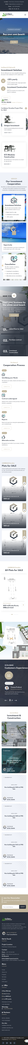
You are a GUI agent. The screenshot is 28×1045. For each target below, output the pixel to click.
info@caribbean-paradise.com (15, 4)
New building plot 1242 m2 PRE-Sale (14, 845)
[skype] (10, 1043)
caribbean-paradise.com (7, 1027)
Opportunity (8, 245)
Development (8, 724)
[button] (10, 614)
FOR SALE (4, 981)
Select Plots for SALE (16, 329)
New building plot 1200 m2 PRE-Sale (14, 874)
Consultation (8, 275)
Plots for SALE (14, 315)
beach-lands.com (6, 1030)
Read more (6, 164)
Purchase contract (15, 340)
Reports (4, 419)
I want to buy (7, 132)
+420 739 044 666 (10, 952)
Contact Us (5, 97)
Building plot (8, 777)
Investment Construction (17, 87)
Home (3, 969)
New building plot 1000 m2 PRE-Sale (14, 788)
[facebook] (3, 1043)
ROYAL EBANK (6, 1018)
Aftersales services (8, 440)
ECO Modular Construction (9, 156)
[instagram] (14, 1043)
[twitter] (7, 1043)
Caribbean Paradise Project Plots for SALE (12, 109)
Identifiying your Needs (10, 378)
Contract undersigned (9, 398)
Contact (4, 979)
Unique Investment (11, 126)
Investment (7, 750)
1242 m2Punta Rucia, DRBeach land (11, 606)
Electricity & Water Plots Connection (14, 734)
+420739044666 (16, 6)
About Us (4, 972)
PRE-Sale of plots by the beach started (14, 761)
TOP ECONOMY (6, 1020)
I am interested (5, 1004)
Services (4, 977)
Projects (4, 974)
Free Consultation (12, 934)
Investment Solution (10, 216)
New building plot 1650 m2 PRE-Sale (14, 816)
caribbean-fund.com (6, 1025)
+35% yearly (12, 79)
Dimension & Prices (7, 1002)
